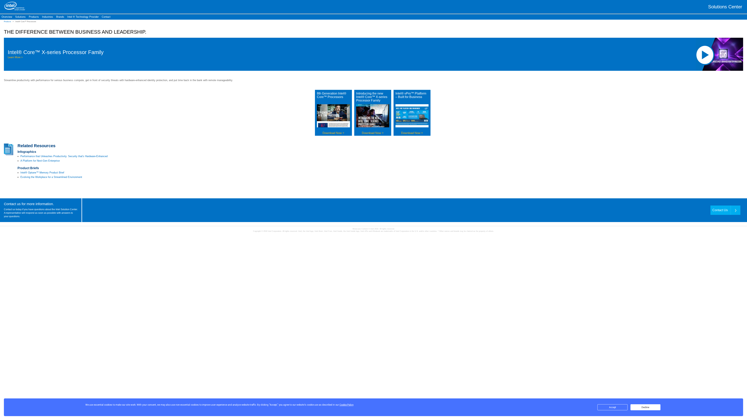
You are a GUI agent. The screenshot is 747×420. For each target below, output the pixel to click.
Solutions (20, 16)
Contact (106, 16)
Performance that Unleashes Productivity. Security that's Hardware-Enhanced (64, 156)
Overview (7, 16)
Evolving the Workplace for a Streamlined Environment (51, 177)
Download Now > (333, 133)
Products (34, 16)
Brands (60, 16)
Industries (47, 16)
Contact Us (720, 210)
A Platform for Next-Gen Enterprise (40, 160)
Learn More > (15, 57)
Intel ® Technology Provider (83, 16)
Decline (645, 407)
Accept (612, 407)
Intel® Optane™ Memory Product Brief (42, 172)
